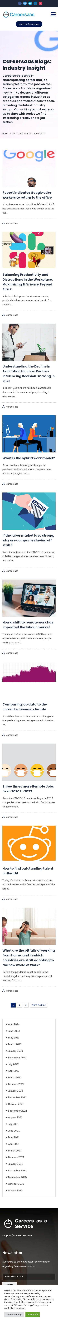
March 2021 (15, 1150)
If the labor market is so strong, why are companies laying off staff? (28, 540)
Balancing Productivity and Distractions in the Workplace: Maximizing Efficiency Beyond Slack (27, 281)
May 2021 (13, 1137)
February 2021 (16, 1157)
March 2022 (15, 1077)
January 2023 (15, 1050)
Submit (9, 1284)
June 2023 (14, 1031)
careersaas (12, 223)
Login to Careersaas (29, 24)
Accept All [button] (32, 1314)
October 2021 (16, 1104)
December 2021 (17, 1097)
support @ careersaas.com (17, 1235)
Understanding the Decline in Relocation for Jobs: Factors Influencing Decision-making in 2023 (28, 373)
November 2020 (17, 1177)
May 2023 (13, 1037)
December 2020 (17, 1170)
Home (5, 134)
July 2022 (13, 1064)
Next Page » (39, 1005)
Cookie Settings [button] (14, 1314)
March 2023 (15, 1044)
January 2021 (15, 1163)
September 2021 (17, 1110)
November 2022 (17, 1057)
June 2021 (14, 1130)
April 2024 (13, 1024)
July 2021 (13, 1124)
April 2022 (13, 1070)
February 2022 (16, 1084)
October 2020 (16, 1183)
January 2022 (15, 1090)
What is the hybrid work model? (28, 458)
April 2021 (13, 1144)
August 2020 (15, 1190)
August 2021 (15, 1117)
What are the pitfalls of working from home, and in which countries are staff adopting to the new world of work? (28, 957)
